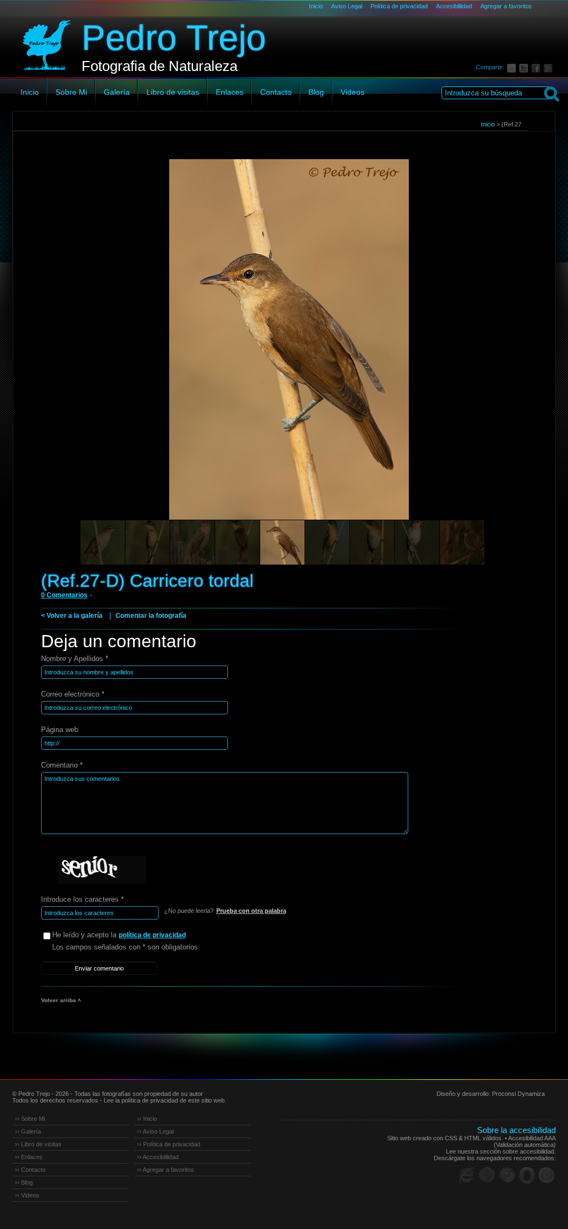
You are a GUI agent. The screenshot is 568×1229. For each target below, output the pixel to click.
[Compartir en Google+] (550, 67)
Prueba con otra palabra (251, 910)
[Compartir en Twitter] (525, 67)
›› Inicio (147, 1118)
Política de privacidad (399, 6)
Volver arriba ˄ (61, 1000)
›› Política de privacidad (168, 1144)
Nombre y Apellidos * (74, 658)
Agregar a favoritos (506, 6)
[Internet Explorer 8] (467, 1175)
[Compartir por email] (513, 67)
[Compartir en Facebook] (537, 67)
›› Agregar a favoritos (165, 1169)
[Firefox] (487, 1175)
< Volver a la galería (72, 615)
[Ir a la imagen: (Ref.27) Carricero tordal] (102, 542)
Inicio (316, 6)
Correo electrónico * (72, 694)
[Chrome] (507, 1175)
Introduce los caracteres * (82, 899)
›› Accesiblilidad (158, 1157)
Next (526, 355)
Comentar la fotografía (150, 615)
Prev (42, 355)
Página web (59, 729)
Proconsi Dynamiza (518, 1093)
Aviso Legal (346, 6)
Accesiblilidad (454, 6)
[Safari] (547, 1175)
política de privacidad (152, 935)
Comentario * (62, 765)
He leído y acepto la (119, 935)
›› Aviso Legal (155, 1131)
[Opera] (527, 1175)
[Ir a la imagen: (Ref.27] (147, 542)
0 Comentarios (64, 595)
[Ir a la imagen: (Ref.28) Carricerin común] (462, 542)
